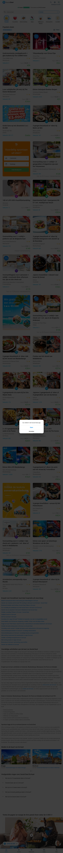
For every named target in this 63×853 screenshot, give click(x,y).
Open (31, 427)
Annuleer (31, 431)
